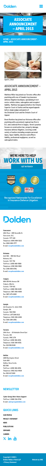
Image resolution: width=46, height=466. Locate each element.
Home (6, 39)
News (5, 423)
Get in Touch (27, 166)
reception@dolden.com (16, 246)
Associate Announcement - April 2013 (20, 40)
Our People (7, 415)
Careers (6, 434)
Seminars (6, 430)
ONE (41, 459)
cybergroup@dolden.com (16, 402)
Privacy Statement (10, 419)
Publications (8, 426)
